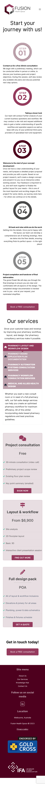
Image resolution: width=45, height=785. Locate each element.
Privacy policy (22, 729)
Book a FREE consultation (22, 307)
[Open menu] (39, 9)
